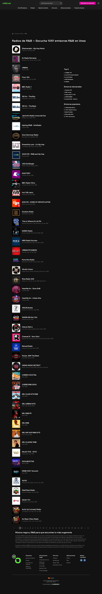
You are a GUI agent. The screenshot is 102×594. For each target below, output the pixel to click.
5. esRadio (66, 81)
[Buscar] (61, 3)
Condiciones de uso (44, 559)
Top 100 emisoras (22, 8)
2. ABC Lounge (67, 92)
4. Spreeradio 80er (68, 114)
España (52, 578)
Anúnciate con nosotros (29, 563)
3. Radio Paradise (68, 112)
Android (68, 562)
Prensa (27, 560)
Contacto (55, 558)
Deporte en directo (43, 8)
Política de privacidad (41, 563)
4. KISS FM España (68, 79)
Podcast (33, 8)
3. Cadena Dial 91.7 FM (69, 94)
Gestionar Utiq (42, 568)
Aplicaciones (56, 560)
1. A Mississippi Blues (69, 107)
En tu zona (54, 8)
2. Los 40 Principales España (71, 75)
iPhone (68, 558)
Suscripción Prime (57, 565)
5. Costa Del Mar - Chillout (70, 99)
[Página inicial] (12, 33)
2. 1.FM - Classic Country (70, 109)
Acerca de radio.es (30, 558)
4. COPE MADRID (68, 96)
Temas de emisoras (79, 8)
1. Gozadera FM (68, 90)
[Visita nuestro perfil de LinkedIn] (81, 560)
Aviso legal (41, 566)
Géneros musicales (66, 8)
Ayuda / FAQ (56, 562)
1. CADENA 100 (68, 72)
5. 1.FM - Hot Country (69, 116)
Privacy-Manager (43, 570)
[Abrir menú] (98, 3)
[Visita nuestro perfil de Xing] (84, 560)
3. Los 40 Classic (68, 77)
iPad (68, 560)
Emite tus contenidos (28, 567)
